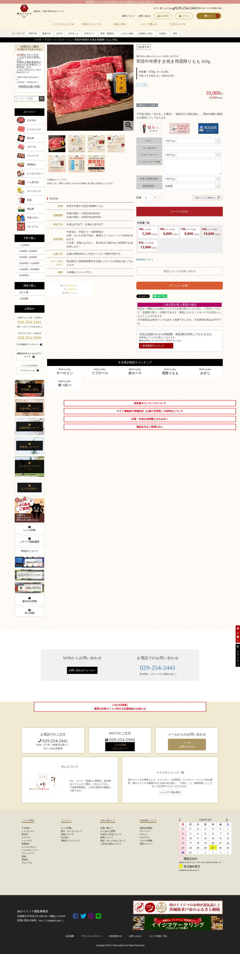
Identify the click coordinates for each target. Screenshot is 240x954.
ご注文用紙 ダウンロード (120, 746)
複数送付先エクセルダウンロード (29, 355)
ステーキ (31, 146)
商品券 (30, 209)
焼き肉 (30, 138)
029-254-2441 (186, 8)
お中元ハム (73, 33)
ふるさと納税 (127, 33)
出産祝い (163, 33)
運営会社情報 (29, 601)
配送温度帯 (149, 186)
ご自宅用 (23, 298)
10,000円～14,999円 (29, 263)
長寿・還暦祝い (107, 33)
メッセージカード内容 (149, 162)
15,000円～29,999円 (29, 269)
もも (69, 39)
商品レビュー (146, 844)
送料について (128, 16)
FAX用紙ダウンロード (27, 344)
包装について (67, 834)
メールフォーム (27, 370)
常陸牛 (48, 39)
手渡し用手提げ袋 (149, 179)
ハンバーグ (32, 155)
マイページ (145, 831)
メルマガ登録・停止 (157, 936)
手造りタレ (32, 217)
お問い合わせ (144, 16)
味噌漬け (31, 164)
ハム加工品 (32, 182)
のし (149, 141)
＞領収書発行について (152, 345)
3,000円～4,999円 (28, 251)
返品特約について (144, 259)
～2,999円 (24, 245)
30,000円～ (24, 275)
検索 (41, 98)
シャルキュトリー (30, 850)
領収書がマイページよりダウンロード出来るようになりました (120, 2)
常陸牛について (29, 551)
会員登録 (164, 16)
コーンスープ (34, 191)
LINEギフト (89, 33)
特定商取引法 (115, 936)
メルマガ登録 (146, 840)
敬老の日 (46, 33)
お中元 (59, 33)
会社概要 (70, 936)
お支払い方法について (110, 834)
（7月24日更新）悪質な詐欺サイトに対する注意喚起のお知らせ (120, 707)
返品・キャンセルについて (113, 840)
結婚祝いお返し (146, 33)
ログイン (185, 16)
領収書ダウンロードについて (150, 403)
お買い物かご (106, 828)
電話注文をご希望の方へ (149, 427)
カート (210, 16)
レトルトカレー (35, 173)
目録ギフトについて (70, 840)
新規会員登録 (146, 828)
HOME (38, 39)
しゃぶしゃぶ (34, 129)
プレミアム (32, 226)
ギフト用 (23, 292)
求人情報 (29, 613)
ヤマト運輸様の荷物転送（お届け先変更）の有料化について (150, 411)
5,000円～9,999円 (28, 257)
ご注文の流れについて (110, 844)
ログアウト (145, 837)
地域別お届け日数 (30, 86)
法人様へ (65, 837)
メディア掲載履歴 (29, 542)
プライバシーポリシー (91, 936)
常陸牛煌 (32, 33)
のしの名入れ (149, 148)
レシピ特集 (29, 530)
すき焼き (59, 39)
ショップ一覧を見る (170, 792)
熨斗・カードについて (71, 831)
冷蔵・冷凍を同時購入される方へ (149, 419)
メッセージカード (149, 155)
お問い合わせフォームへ (82, 670)
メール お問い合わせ (187, 744)
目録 (175, 33)
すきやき (31, 120)
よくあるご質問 (107, 831)
